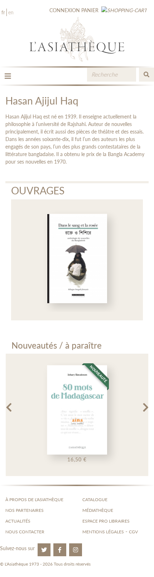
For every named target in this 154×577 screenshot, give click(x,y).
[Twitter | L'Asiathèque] (44, 549)
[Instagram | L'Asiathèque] (75, 549)
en (11, 12)
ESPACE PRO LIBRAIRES (106, 521)
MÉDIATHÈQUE (97, 510)
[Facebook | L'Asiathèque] (59, 549)
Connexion (64, 10)
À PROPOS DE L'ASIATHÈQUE (34, 499)
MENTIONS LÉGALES (103, 531)
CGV (133, 531)
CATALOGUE (94, 499)
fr (3, 12)
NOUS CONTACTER (24, 531)
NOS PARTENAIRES (24, 510)
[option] (77, 260)
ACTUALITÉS (17, 521)
